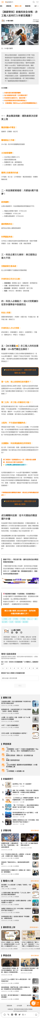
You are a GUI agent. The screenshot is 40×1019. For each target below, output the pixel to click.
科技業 (11, 622)
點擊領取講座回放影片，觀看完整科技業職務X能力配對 (21, 371)
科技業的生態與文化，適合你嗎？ (15, 98)
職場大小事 (18, 6)
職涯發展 (18, 622)
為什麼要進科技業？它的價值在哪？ (16, 95)
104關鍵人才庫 (6, 619)
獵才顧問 (4, 622)
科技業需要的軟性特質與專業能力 (15, 100)
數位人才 (30, 619)
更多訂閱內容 (35, 830)
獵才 (36, 619)
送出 (20, 685)
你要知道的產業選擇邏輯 (12, 93)
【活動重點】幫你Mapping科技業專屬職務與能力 (20, 103)
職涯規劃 (25, 622)
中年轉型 (15, 619)
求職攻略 (8, 6)
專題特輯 (27, 6)
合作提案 (19, 1005)
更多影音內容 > (34, 927)
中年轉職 (22, 619)
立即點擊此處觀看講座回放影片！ (16, 465)
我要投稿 (9, 1005)
